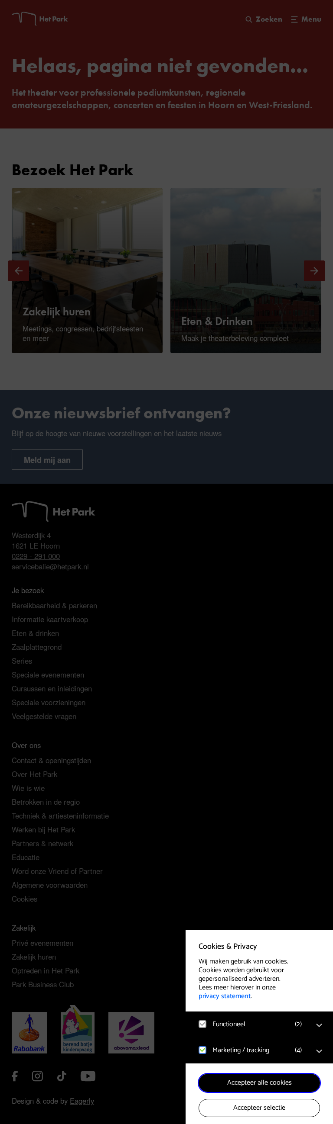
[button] (250, 1024)
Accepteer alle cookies (259, 1083)
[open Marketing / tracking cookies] (319, 1051)
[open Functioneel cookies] (319, 1025)
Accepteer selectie (259, 1108)
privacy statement (225, 996)
